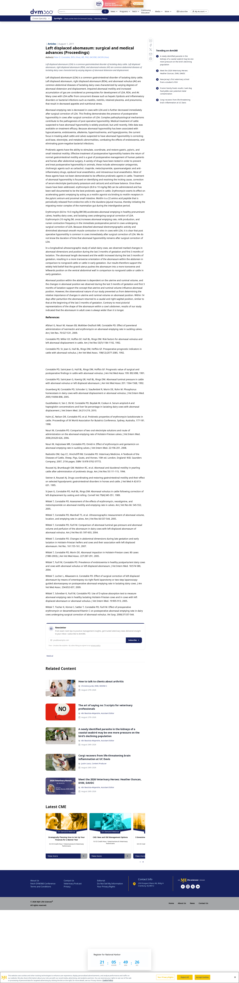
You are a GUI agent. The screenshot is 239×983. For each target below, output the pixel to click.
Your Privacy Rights (165, 977)
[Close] (235, 977)
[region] (119, 977)
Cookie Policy (107, 980)
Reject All (185, 977)
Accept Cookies (202, 977)
